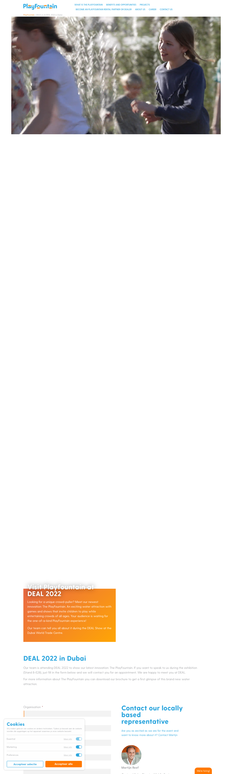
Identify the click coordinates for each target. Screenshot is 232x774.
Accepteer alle (64, 763)
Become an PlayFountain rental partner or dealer (104, 9)
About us (140, 9)
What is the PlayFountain (88, 4)
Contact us (166, 9)
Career (152, 9)
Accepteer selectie (25, 764)
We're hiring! (203, 770)
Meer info (68, 739)
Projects (145, 4)
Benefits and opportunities (121, 4)
